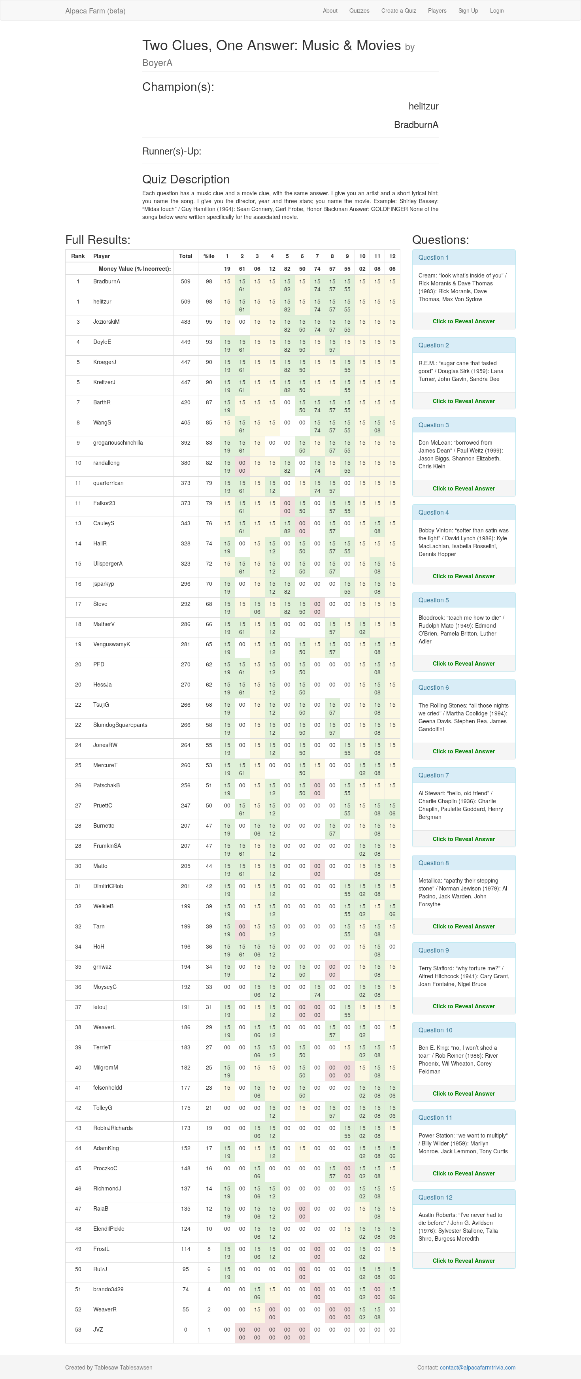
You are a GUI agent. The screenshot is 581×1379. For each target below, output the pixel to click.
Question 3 (434, 424)
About (330, 10)
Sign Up (468, 10)
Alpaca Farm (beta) (95, 10)
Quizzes (359, 10)
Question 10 (436, 1029)
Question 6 (434, 687)
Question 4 (434, 512)
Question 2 (434, 344)
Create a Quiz (398, 10)
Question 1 (434, 257)
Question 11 (436, 1117)
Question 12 (436, 1197)
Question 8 (434, 862)
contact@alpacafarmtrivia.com (478, 1367)
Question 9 (434, 950)
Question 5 (434, 599)
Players (437, 10)
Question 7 (434, 774)
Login (497, 10)
